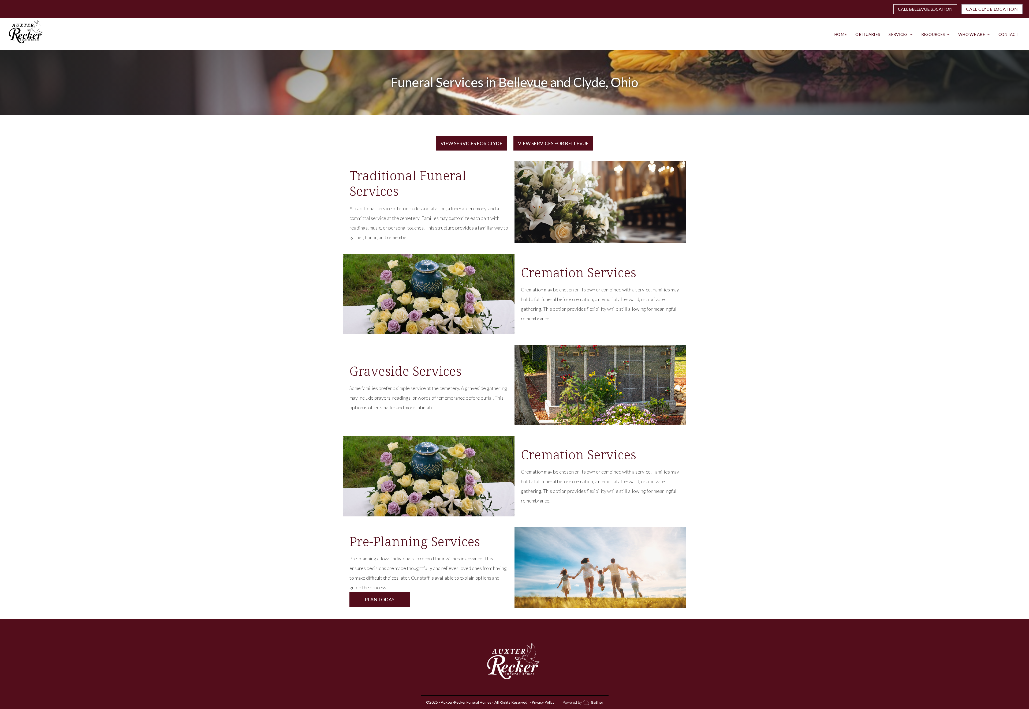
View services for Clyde (471, 143)
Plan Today (379, 599)
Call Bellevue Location (925, 9)
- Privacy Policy (542, 702)
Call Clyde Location (992, 9)
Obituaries (867, 34)
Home (840, 34)
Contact (1008, 34)
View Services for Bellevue (553, 143)
